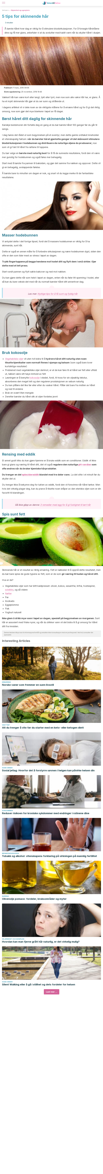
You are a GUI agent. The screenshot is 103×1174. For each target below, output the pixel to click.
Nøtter (8, 593)
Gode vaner (7, 768)
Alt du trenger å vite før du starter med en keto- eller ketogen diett (43, 727)
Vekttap (6, 725)
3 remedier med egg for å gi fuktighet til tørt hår (65, 505)
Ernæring (6, 682)
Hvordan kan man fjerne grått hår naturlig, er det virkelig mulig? (41, 941)
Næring (5, 896)
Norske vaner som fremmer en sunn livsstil (28, 684)
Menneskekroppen (10, 853)
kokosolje (35, 377)
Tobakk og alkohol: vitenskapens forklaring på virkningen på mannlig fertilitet (49, 856)
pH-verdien (85, 464)
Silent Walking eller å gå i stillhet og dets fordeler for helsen (38, 984)
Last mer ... (51, 992)
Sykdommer (7, 811)
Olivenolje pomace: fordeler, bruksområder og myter (34, 898)
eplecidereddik (30, 474)
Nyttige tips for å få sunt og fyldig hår (58, 293)
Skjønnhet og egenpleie (20, 10)
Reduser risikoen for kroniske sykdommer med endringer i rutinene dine (45, 813)
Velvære (5, 10)
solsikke (9, 589)
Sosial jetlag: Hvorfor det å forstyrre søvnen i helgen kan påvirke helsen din (48, 770)
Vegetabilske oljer (14, 358)
